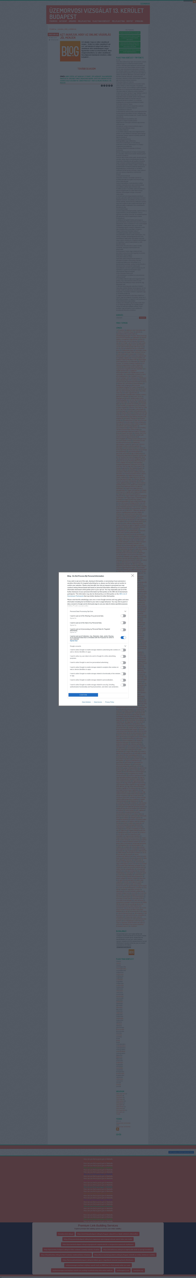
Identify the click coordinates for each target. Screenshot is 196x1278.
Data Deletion (86, 702)
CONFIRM (83, 695)
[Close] (133, 576)
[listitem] (98, 611)
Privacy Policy (109, 702)
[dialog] (98, 639)
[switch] (123, 615)
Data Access (98, 702)
